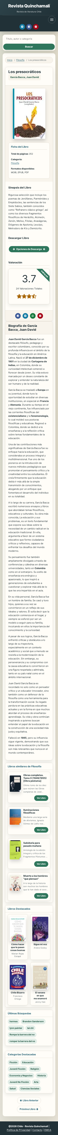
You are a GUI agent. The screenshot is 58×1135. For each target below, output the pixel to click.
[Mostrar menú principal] (52, 19)
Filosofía (20, 60)
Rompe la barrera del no (22, 1034)
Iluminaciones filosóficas (31, 811)
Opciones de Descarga (29, 249)
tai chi (30, 1028)
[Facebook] (29, 27)
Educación (28, 1062)
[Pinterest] (36, 27)
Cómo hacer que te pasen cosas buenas (17, 947)
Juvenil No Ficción (19, 1082)
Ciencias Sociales (30, 1088)
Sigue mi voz (40, 944)
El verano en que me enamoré (40, 995)
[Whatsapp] (33, 316)
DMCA (47, 1130)
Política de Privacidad (18, 1130)
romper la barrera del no (22, 1041)
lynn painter (16, 1028)
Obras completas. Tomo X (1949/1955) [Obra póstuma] (35, 778)
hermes (14, 1021)
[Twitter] (22, 27)
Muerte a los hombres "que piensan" (35, 877)
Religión (34, 1069)
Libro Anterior (30, 1100)
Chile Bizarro (18, 992)
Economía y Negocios (21, 1075)
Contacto (37, 1130)
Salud (13, 1088)
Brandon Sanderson (33, 1021)
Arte (36, 1082)
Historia (41, 1075)
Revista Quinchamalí (29, 6)
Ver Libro (41, 798)
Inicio (9, 60)
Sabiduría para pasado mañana (32, 844)
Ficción (13, 1062)
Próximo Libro (27, 1109)
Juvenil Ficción (18, 1069)
